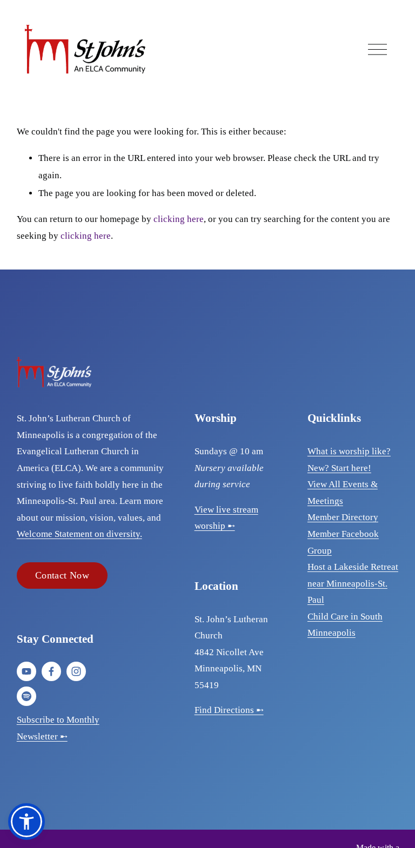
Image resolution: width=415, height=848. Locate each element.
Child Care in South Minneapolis (345, 624)
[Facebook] (51, 671)
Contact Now (62, 575)
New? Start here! (339, 468)
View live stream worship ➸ (226, 517)
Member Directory (342, 517)
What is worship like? (349, 451)
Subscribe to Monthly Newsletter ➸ (58, 728)
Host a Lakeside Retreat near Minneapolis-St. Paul (352, 583)
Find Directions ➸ (229, 710)
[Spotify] (26, 696)
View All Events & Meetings (342, 492)
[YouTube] (26, 671)
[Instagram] (76, 671)
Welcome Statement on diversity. (79, 534)
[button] (26, 821)
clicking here (178, 219)
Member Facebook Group (343, 542)
